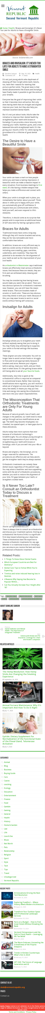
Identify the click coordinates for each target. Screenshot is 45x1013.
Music (6, 840)
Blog (6, 766)
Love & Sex (8, 836)
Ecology (7, 788)
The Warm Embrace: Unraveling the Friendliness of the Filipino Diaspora (29, 944)
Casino (7, 781)
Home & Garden (10, 825)
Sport (6, 858)
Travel (6, 873)
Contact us (4, 996)
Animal (7, 762)
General (7, 814)
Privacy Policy (31, 1012)
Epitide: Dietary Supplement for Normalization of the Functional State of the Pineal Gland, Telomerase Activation (22, 740)
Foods (4, 599)
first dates (38, 596)
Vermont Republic (11, 880)
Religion (7, 855)
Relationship (9, 851)
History (7, 821)
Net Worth (8, 844)
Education (8, 792)
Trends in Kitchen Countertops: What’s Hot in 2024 (27, 954)
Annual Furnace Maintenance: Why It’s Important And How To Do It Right (22, 706)
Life (5, 832)
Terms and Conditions (17, 1012)
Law (5, 829)
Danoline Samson (11, 74)
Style (6, 862)
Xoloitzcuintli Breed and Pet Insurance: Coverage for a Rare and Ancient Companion (29, 636)
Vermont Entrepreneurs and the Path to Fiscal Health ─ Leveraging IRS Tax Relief (28, 934)
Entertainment (10, 795)
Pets (6, 847)
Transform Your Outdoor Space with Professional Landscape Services (27, 914)
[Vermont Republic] (22, 12)
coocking (7, 784)
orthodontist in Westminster (17, 265)
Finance (7, 799)
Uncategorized (10, 877)
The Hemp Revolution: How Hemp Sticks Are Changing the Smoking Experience (19, 674)
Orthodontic (14, 599)
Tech (6, 866)
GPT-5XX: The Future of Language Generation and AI (28, 963)
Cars (6, 777)
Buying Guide (9, 773)
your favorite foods (31, 371)
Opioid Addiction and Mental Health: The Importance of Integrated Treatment (15, 629)
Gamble (7, 807)
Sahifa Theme (5, 1006)
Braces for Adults (26, 596)
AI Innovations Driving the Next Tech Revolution (27, 894)
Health (11, 28)
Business (7, 770)
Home (4, 28)
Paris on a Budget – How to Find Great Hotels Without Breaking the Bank (28, 924)
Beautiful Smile (11, 596)
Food (6, 803)
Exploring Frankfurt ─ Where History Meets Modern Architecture (29, 903)
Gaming (7, 810)
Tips (6, 869)
